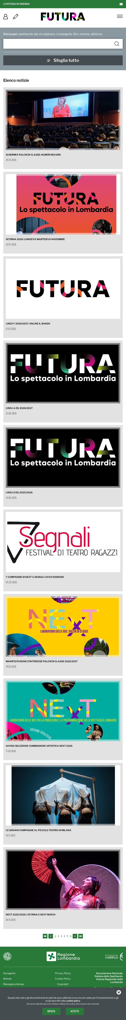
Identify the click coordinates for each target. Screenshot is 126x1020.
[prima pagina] (45, 935)
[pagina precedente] (50, 935)
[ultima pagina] (80, 935)
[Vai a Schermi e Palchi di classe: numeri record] (63, 120)
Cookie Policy (63, 978)
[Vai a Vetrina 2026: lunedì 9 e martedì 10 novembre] (63, 204)
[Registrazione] (15, 17)
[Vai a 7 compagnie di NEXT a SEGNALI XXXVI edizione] (63, 542)
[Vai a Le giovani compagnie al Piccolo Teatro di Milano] (63, 795)
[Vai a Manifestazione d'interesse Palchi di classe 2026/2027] (63, 626)
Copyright (63, 984)
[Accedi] (5, 17)
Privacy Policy (63, 973)
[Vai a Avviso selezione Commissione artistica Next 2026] (63, 711)
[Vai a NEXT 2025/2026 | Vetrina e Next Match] (63, 880)
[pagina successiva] (75, 935)
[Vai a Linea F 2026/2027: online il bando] (63, 289)
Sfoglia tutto (66, 60)
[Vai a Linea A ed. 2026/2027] (63, 373)
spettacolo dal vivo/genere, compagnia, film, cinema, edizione (52, 34)
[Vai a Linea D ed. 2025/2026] (63, 458)
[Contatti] (121, 4)
